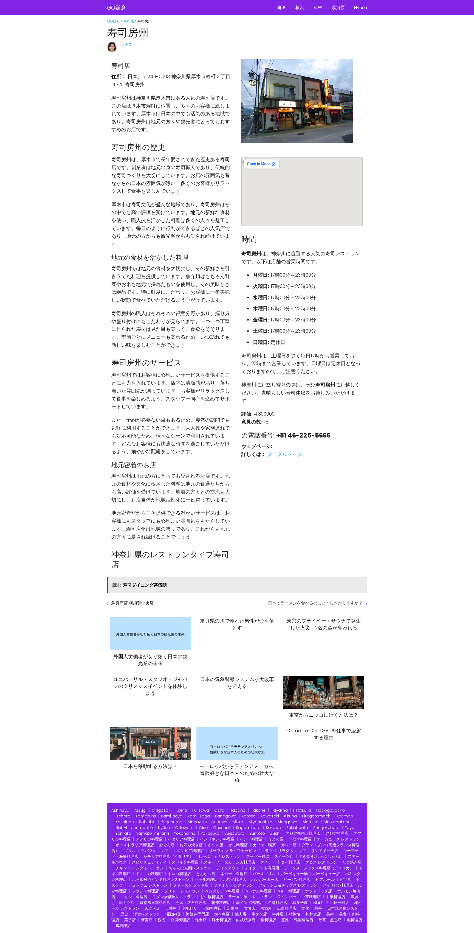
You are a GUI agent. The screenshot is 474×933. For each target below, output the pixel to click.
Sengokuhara (326, 827)
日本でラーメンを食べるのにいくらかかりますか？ (315, 603)
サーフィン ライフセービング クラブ (241, 850)
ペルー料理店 (288, 891)
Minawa (219, 822)
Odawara (184, 827)
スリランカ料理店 (239, 862)
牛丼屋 (278, 914)
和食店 (319, 902)
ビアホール (325, 879)
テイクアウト (227, 868)
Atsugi (140, 810)
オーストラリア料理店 (134, 845)
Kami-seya (171, 816)
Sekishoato (297, 827)
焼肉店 (240, 914)
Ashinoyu (120, 810)
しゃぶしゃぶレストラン (220, 856)
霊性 (285, 920)
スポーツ (211, 862)
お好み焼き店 (191, 845)
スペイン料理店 (185, 862)
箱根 (318, 7)
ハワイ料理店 (234, 879)
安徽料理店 (212, 908)
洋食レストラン (146, 914)
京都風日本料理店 (155, 902)
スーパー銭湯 (257, 856)
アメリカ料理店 (149, 839)
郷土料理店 (221, 920)
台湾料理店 (277, 902)
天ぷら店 (152, 908)
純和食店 (313, 914)
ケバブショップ (154, 850)
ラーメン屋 (237, 897)
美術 (330, 914)
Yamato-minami (152, 833)
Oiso (203, 827)
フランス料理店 (145, 891)
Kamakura (146, 816)
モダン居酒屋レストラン (174, 897)
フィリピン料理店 (337, 885)
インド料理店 (251, 839)
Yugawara (234, 833)
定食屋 (232, 908)
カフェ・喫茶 (264, 845)
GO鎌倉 (116, 8)
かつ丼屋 (215, 845)
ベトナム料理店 (258, 891)
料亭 (318, 908)
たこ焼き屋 (352, 862)
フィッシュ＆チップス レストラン (287, 885)
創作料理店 (221, 902)
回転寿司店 (339, 902)
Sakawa (273, 827)
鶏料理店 (123, 925)
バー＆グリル (264, 873)
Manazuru (197, 822)
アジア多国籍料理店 (303, 833)
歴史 (124, 914)
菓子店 (130, 920)
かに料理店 (238, 845)
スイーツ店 (284, 856)
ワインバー (286, 897)
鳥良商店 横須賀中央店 (132, 603)
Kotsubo (147, 822)
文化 (305, 908)
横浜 (299, 7)
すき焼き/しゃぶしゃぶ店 (321, 856)
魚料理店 (354, 920)
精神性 (294, 914)
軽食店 (201, 920)
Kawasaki (270, 816)
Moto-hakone (337, 822)
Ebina (181, 810)
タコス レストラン (321, 862)
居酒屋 (266, 908)
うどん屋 (275, 839)
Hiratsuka (302, 810)
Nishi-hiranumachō (134, 827)
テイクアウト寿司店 (262, 868)
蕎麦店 (147, 920)
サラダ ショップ (292, 850)
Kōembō (345, 816)
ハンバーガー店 (264, 879)
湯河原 (338, 7)
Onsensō (222, 827)
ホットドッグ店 (318, 891)
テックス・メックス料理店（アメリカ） (319, 868)
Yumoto (257, 833)
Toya (349, 827)
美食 (343, 914)
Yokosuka (210, 833)
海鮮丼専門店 (197, 914)
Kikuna (290, 816)
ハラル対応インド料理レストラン (161, 879)
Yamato (123, 833)
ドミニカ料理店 (149, 873)
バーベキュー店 (326, 873)
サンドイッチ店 (324, 850)
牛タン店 (259, 914)
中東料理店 (311, 897)
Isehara (122, 816)
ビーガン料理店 (296, 879)
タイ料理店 (290, 862)
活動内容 (173, 914)
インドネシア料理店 (217, 839)
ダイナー (268, 862)
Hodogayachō (330, 810)
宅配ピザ (189, 908)
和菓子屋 (300, 902)
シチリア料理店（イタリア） (168, 856)
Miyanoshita (260, 822)
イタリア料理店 (181, 839)
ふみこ (126, 44)
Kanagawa (225, 816)
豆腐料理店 (180, 920)
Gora (219, 810)
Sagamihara (248, 827)
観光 (161, 920)
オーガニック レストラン (338, 839)
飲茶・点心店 (330, 920)
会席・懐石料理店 (191, 902)
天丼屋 (171, 908)
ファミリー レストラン (233, 885)
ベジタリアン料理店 (222, 891)
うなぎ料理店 (300, 839)
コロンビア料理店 (188, 850)
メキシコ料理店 (133, 897)
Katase (248, 816)
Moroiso (310, 822)
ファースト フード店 (190, 885)
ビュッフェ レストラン (148, 885)
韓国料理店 (303, 920)
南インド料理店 (249, 902)
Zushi (275, 833)
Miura (238, 822)
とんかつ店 (205, 873)
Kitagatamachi (316, 816)
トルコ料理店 (179, 873)
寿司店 (249, 908)
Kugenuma (171, 822)
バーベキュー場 (294, 873)
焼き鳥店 (222, 914)
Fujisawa (200, 810)
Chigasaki (161, 810)
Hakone (258, 810)
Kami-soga (199, 816)
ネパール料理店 (234, 873)
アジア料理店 (336, 833)
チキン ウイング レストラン (139, 868)
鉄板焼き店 (245, 920)
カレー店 (289, 845)
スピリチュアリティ (149, 862)
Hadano (238, 810)
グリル (130, 850)
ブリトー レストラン (182, 891)
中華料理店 (335, 897)
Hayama (279, 810)
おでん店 (166, 845)
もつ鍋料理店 (211, 897)
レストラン (262, 897)
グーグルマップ (284, 454)
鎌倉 (281, 7)
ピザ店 (345, 879)
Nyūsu (360, 7)
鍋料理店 (268, 920)
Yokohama (185, 833)
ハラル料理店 (206, 879)
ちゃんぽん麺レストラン (190, 868)
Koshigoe (124, 822)
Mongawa (287, 822)
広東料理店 (286, 908)
